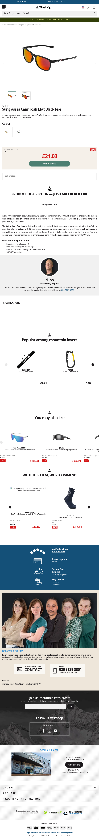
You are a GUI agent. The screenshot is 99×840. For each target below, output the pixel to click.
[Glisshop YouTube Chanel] (55, 731)
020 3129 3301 (67, 290)
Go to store (74, 765)
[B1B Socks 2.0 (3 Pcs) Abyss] (70, 498)
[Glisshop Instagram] (49, 731)
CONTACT (33, 669)
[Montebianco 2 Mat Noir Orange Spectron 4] (61, 437)
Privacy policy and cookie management (57, 832)
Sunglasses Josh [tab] (49, 204)
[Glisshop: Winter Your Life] (43, 7)
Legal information (33, 832)
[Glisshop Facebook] (43, 731)
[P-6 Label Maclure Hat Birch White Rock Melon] (28, 496)
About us (10, 793)
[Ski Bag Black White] (26, 359)
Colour (6, 123)
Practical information (22, 798)
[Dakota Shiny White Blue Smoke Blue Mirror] (19, 437)
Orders (8, 787)
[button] (49, 303)
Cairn (5, 105)
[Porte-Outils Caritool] (70, 359)
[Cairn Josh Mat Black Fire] (49, 58)
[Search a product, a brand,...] (95, 13)
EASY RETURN (21, 2)
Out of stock (49, 164)
